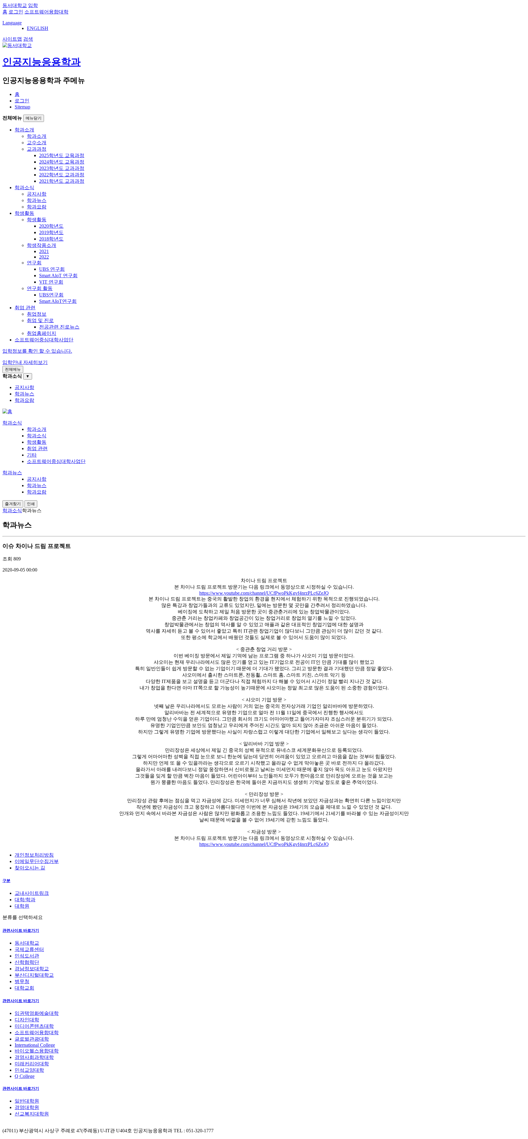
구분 (6, 880)
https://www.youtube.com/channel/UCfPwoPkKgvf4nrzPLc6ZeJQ (264, 593)
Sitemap (22, 106)
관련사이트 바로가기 (20, 930)
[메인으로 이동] (7, 411)
